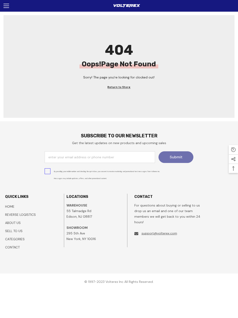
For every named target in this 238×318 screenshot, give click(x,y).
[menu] (6, 6)
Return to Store (118, 87)
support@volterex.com (159, 233)
